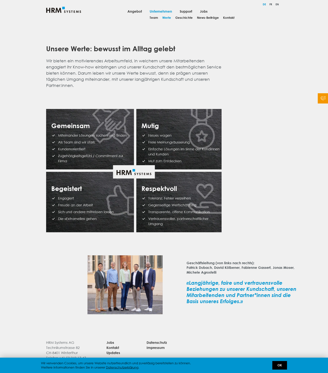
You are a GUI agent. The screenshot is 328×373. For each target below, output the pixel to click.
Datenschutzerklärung (122, 367)
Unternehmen (161, 11)
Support (186, 11)
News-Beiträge (208, 18)
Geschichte (184, 18)
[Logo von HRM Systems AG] (63, 10)
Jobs (204, 11)
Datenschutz (157, 342)
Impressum (156, 347)
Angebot (134, 11)
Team (154, 18)
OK (279, 365)
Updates (113, 352)
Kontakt (228, 18)
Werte (166, 18)
